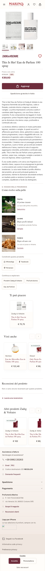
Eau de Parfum (9, 287)
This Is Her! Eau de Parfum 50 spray (18, 318)
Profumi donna (32, 281)
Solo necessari (22, 567)
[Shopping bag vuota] (40, 4)
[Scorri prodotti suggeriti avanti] (38, 336)
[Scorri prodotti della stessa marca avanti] (38, 410)
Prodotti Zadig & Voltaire (13, 281)
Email (7, 465)
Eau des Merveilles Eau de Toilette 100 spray (15, 360)
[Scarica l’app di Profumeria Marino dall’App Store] (9, 527)
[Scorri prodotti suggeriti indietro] (32, 336)
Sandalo (20, 248)
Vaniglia (20, 229)
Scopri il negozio (12, 506)
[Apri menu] (4, 4)
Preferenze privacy (9, 549)
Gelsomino (21, 209)
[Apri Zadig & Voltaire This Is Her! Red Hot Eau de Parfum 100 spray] (15, 423)
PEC (12, 465)
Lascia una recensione (13, 398)
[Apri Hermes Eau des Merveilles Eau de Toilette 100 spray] (15, 348)
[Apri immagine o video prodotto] (22, 26)
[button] (40, 56)
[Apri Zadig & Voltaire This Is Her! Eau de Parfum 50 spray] (21, 306)
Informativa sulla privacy (12, 544)
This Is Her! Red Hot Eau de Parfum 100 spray (14, 435)
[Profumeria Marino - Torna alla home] (16, 4)
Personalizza (28, 561)
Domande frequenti (12, 474)
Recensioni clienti (12, 512)
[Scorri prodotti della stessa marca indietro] (32, 410)
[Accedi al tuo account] (28, 4)
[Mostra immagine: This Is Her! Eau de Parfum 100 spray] (5, 46)
